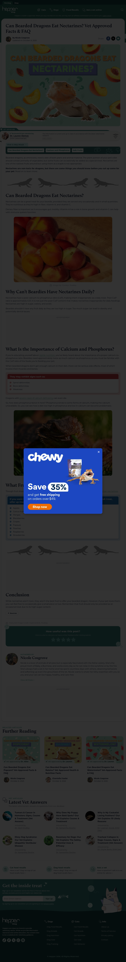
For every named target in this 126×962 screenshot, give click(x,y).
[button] (98, 452)
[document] (63, 481)
